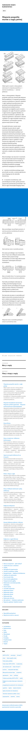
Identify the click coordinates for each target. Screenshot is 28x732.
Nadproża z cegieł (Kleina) (11, 539)
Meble (5, 632)
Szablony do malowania (10, 575)
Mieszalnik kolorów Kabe (9, 672)
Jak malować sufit (7, 666)
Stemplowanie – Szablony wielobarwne (14, 573)
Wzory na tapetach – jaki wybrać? (13, 563)
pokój (21, 678)
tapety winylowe (17, 688)
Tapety (5, 567)
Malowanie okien (8, 592)
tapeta (10, 688)
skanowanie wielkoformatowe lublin (12, 705)
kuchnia (5, 669)
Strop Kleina (7, 423)
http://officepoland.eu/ (10, 613)
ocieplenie (18, 672)
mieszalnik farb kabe (13, 669)
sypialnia (5, 688)
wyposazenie (6, 696)
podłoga (16, 675)
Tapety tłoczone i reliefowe (11, 565)
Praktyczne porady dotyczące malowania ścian (12, 681)
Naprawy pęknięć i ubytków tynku (13, 602)
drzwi (4, 658)
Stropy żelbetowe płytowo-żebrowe (13, 522)
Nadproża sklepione (9, 505)
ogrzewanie (5, 675)
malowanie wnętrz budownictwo (9, 6)
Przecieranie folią (8, 577)
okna (11, 675)
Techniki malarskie (9, 588)
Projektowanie (8, 640)
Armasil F (19, 655)
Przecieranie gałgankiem (10, 579)
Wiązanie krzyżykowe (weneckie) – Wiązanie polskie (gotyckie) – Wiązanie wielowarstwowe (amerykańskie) (14, 404)
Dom (5, 630)
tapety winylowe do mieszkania (10, 691)
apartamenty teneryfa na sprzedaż (11, 707)
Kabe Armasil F (16, 666)
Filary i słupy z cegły (9, 473)
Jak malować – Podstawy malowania (14, 600)
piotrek (5, 355)
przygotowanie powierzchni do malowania (13, 685)
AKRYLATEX (6, 655)
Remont (6, 641)
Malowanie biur (8, 596)
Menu (4, 10)
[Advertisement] (14, 37)
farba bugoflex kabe (11, 658)
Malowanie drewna (9, 598)
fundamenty (19, 664)
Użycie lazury (7, 586)
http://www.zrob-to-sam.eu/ (11, 615)
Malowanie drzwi (8, 594)
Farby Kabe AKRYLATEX (9, 664)
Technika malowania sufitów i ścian (11, 693)
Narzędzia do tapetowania (11, 569)
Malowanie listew (8, 590)
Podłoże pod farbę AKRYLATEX (10, 678)
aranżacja (13, 655)
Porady (5, 636)
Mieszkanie (7, 634)
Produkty (6, 638)
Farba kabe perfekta (7, 661)
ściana (18, 696)
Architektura (7, 626)
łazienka (13, 696)
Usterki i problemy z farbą (11, 571)
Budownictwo (19, 355)
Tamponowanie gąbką (10, 581)
